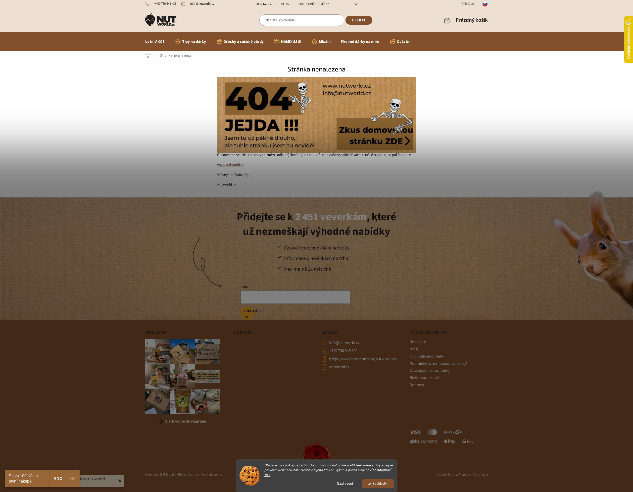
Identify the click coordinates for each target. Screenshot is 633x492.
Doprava (417, 385)
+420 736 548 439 (343, 351)
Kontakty (263, 4)
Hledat (359, 20)
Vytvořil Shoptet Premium (454, 474)
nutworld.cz (339, 367)
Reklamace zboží (424, 377)
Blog (285, 4)
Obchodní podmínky (314, 4)
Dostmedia (480, 474)
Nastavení (345, 483)
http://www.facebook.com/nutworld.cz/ (363, 359)
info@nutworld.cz (344, 343)
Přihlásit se (249, 314)
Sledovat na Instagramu (186, 421)
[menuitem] (155, 41)
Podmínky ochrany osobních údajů (438, 363)
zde (267, 474)
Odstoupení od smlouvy (429, 370)
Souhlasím (380, 483)
